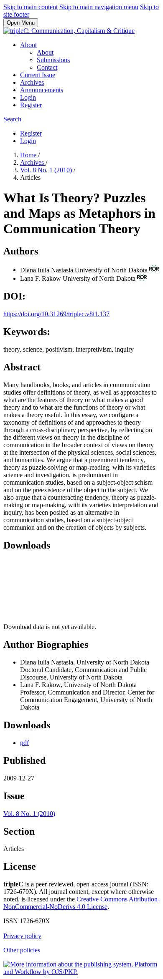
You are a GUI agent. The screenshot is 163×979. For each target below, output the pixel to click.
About (28, 44)
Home (29, 155)
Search (12, 119)
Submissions (53, 59)
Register (31, 104)
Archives (32, 82)
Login (28, 97)
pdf (24, 742)
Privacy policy (22, 935)
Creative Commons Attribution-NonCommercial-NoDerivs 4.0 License (81, 903)
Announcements (41, 89)
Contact (47, 67)
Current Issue (37, 74)
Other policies (21, 950)
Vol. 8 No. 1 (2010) (47, 170)
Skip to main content (30, 6)
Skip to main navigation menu (98, 6)
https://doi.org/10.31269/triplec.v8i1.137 (56, 313)
